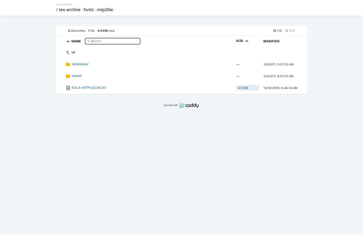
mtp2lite (105, 9)
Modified (271, 41)
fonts (89, 9)
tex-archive (69, 9)
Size (240, 40)
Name (76, 41)
